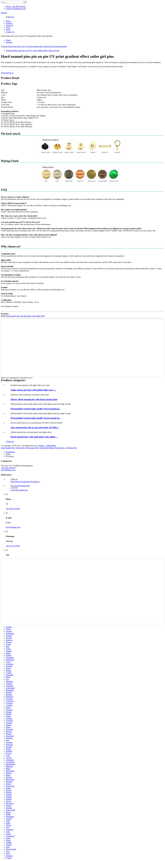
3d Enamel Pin (71, 448)
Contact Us (10, 32)
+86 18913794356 (8, 468)
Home (8, 21)
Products (9, 23)
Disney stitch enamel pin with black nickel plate (34, 399)
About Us (9, 25)
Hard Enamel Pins (8, 448)
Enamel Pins (59, 448)
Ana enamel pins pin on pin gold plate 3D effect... (35, 427)
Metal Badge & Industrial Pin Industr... (25, 482)
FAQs (8, 30)
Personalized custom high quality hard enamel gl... (36, 408)
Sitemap (41, 446)
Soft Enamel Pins (32, 448)
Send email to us (7, 73)
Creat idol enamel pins (19, 490)
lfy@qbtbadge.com (8, 470)
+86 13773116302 (13, 546)
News (8, 28)
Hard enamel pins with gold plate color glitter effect (25, 316)
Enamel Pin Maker (47, 448)
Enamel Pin (20, 448)
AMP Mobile (51, 446)
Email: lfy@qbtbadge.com (16, 9)
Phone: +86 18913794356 (16, 6)
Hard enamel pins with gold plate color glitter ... (34, 437)
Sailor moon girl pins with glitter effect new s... (33, 390)
